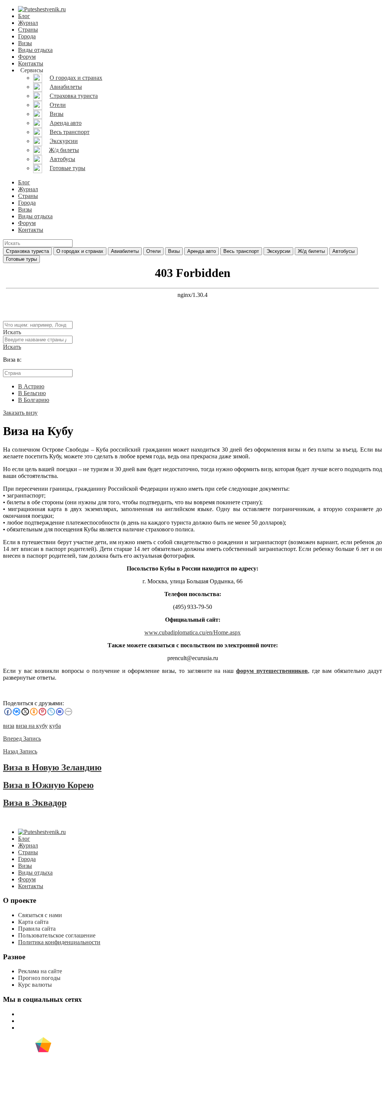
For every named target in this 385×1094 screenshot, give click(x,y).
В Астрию (31, 386)
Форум (27, 56)
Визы (25, 43)
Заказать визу (20, 412)
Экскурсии (278, 251)
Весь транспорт (241, 251)
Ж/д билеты (311, 251)
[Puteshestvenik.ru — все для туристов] (42, 9)
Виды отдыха (35, 50)
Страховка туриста (27, 251)
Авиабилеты (125, 251)
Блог (24, 16)
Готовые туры (21, 259)
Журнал (28, 23)
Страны (28, 29)
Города (27, 36)
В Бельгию (32, 393)
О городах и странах (79, 251)
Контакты (30, 63)
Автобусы (343, 251)
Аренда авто (201, 251)
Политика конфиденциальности (59, 942)
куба (55, 726)
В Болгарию (33, 400)
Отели (153, 251)
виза (8, 726)
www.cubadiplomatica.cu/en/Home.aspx (192, 632)
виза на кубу (32, 726)
